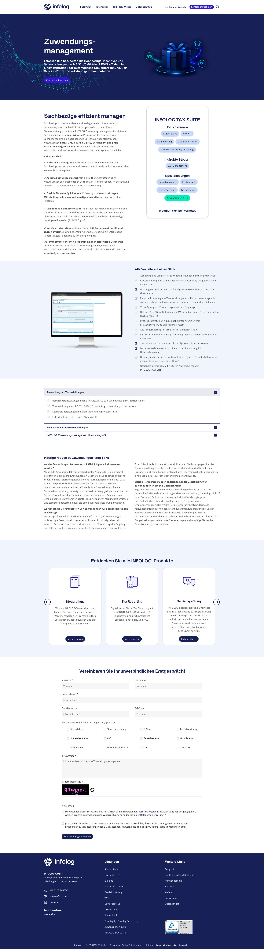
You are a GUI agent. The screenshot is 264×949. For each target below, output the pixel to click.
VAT (107, 898)
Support (169, 869)
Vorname (67, 680)
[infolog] (56, 7)
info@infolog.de (58, 896)
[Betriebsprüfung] (188, 581)
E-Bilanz (187, 133)
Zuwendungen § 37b (116, 926)
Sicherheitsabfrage (72, 781)
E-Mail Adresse (70, 708)
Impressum (171, 898)
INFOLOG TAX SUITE (151, 369)
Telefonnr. (140, 708)
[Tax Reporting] (132, 581)
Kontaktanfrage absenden (77, 836)
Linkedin (54, 902)
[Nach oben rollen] (258, 943)
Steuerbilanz (170, 133)
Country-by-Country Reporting (177, 149)
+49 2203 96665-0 (59, 890)
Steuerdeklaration (187, 141)
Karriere (169, 886)
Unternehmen (70, 694)
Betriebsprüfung (168, 182)
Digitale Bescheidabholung (179, 874)
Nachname (141, 680)
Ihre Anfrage (69, 755)
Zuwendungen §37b (177, 197)
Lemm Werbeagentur (166, 945)
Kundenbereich (173, 880)
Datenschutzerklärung (151, 814)
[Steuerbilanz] (75, 581)
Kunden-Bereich (177, 6)
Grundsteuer (188, 189)
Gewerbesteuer (167, 189)
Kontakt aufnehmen (57, 80)
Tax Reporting (164, 141)
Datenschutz (172, 903)
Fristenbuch (188, 182)
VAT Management (177, 165)
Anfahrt (169, 892)
